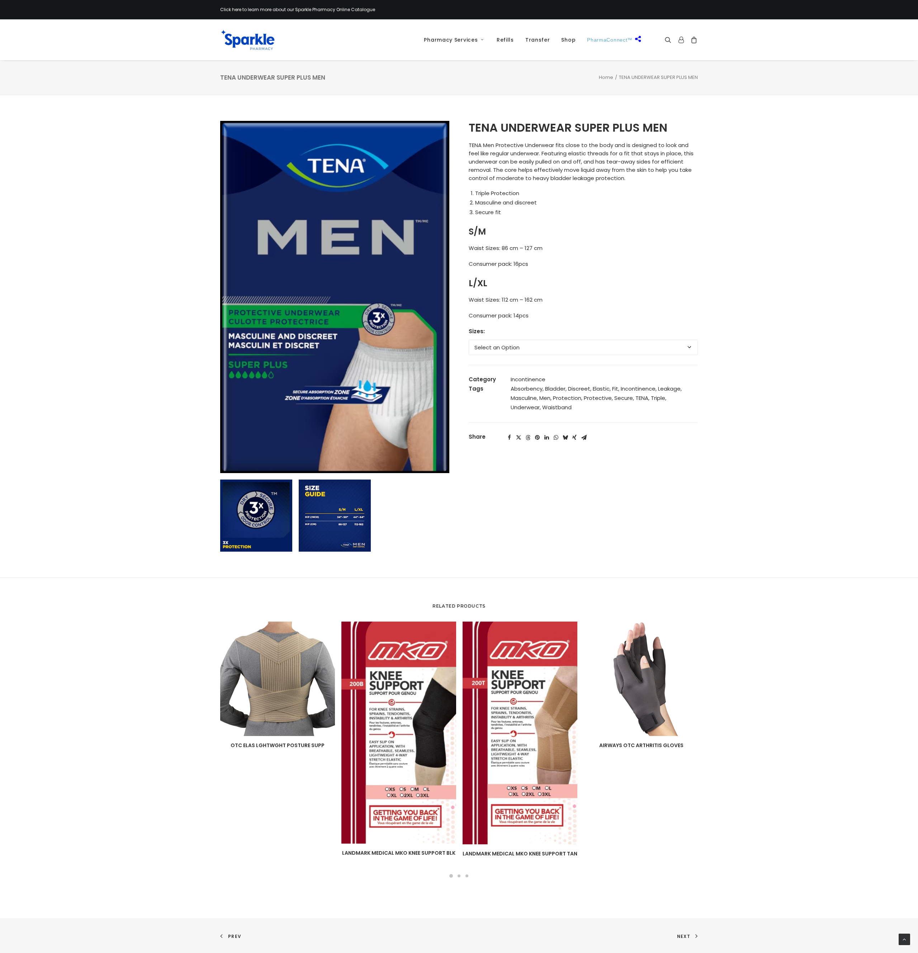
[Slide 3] (467, 876)
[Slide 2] (459, 876)
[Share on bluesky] (565, 437)
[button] (670, 39)
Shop (568, 39)
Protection (567, 398)
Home (606, 77)
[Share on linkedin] (546, 437)
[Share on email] (583, 437)
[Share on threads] (528, 437)
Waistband (557, 407)
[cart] (692, 39)
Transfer (537, 39)
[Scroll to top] (904, 939)
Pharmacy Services (451, 39)
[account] (681, 39)
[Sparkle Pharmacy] (247, 40)
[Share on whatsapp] (556, 437)
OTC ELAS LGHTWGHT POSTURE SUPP (278, 745)
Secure (623, 398)
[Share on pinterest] (537, 437)
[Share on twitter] (518, 437)
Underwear (525, 407)
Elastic (601, 388)
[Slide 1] (451, 876)
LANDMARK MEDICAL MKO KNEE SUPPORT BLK (398, 853)
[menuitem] (451, 39)
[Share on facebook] (509, 437)
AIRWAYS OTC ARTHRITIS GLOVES (641, 745)
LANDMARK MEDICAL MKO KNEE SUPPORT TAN (520, 853)
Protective (598, 398)
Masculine (524, 398)
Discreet (579, 388)
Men (544, 398)
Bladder (555, 388)
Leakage (669, 388)
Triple (658, 398)
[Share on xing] (574, 437)
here (236, 9)
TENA (641, 398)
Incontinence (528, 379)
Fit (615, 388)
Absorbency (527, 388)
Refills (505, 39)
